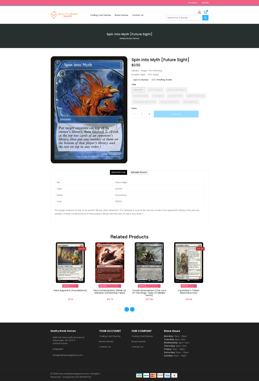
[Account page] (199, 12)
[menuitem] (100, 15)
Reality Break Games (129, 38)
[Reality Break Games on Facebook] (47, 3)
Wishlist (205, 2)
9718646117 (58, 349)
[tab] (118, 172)
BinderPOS (85, 376)
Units (134, 108)
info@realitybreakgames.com (68, 355)
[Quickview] (55, 300)
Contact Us (105, 346)
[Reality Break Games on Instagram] (52, 3)
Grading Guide (164, 79)
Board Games (106, 341)
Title (134, 84)
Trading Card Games (109, 336)
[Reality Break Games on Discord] (57, 3)
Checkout (192, 2)
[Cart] (205, 12)
